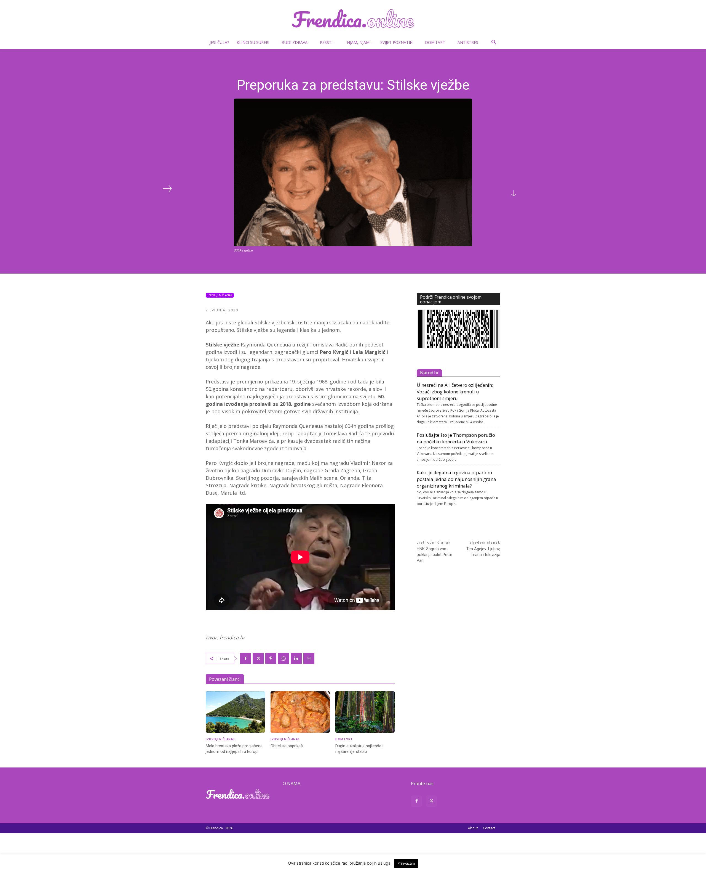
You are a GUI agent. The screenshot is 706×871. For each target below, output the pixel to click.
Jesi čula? (219, 42)
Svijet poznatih (396, 42)
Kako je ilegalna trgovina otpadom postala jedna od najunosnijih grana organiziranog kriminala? (456, 479)
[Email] (308, 658)
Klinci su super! (253, 42)
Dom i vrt (435, 42)
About (473, 828)
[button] (493, 43)
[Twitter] (258, 658)
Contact (489, 828)
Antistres (468, 42)
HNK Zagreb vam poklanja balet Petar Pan (434, 554)
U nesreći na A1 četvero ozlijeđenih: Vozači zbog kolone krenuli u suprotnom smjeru (455, 391)
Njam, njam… (360, 42)
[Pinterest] (270, 658)
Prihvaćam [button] (406, 863)
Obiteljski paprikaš (287, 745)
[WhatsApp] (283, 658)
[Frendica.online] (353, 18)
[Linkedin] (296, 658)
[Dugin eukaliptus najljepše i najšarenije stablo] (365, 712)
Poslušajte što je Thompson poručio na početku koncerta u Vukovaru (456, 438)
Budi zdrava (294, 42)
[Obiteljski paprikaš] (300, 712)
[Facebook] (245, 658)
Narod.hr (429, 373)
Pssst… (327, 42)
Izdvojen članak (219, 295)
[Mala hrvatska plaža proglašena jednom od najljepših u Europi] (235, 712)
